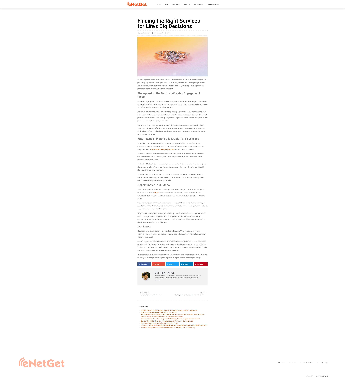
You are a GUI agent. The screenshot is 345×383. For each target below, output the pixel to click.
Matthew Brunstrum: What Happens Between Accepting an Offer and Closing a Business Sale (172, 314)
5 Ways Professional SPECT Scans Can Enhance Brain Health (161, 317)
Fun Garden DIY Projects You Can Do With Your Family (159, 323)
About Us (292, 362)
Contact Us (281, 362)
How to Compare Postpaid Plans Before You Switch (158, 312)
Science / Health (213, 4)
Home (158, 4)
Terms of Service (307, 362)
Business (187, 4)
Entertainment (199, 4)
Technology (176, 4)
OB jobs (156, 192)
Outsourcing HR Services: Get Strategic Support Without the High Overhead (167, 321)
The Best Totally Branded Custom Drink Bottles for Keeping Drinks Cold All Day (168, 327)
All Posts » (158, 281)
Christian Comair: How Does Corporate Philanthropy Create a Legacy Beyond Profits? (170, 319)
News (166, 4)
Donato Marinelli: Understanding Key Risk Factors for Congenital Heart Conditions (169, 310)
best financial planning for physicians (162, 149)
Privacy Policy (322, 362)
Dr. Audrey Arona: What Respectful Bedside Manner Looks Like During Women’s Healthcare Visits (174, 325)
